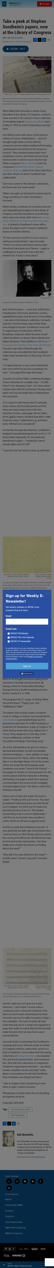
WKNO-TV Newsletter (20, 641)
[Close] (49, 592)
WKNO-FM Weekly (19, 633)
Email (8, 616)
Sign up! (27, 666)
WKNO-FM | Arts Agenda (22, 637)
